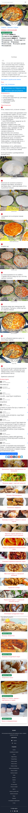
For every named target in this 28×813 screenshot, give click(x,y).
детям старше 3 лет (20, 40)
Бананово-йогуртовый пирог (11, 656)
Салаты (14, 749)
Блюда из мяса (14, 763)
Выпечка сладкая (7, 633)
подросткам (6, 42)
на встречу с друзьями (19, 43)
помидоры (11, 84)
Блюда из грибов (14, 770)
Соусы (14, 754)
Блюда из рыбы (14, 761)
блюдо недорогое (7, 38)
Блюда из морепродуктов (14, 768)
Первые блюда (14, 756)
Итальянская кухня (7, 40)
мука (2, 84)
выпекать (23, 38)
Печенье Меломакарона (14, 495)
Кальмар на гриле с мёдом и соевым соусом (14, 520)
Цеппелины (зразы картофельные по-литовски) (14, 470)
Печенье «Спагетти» (8, 636)
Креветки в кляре (14, 587)
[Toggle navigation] (25, 2)
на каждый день (7, 45)
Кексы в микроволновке (9, 721)
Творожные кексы (7, 677)
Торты (14, 775)
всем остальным (7, 43)
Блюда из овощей (14, 786)
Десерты (14, 777)
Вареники (14, 798)
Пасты (14, 782)
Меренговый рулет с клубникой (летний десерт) (14, 600)
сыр (6, 84)
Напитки (14, 779)
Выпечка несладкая (7, 696)
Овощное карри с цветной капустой (14, 483)
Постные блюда (14, 784)
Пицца (14, 796)
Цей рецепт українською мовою (11, 79)
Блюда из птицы (14, 766)
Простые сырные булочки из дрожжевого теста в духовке (14, 534)
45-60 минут (6, 34)
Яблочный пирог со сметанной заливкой (14, 574)
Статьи (14, 803)
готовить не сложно (8, 36)
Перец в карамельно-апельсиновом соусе (14, 548)
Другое (14, 789)
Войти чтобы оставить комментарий (9, 453)
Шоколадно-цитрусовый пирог (14, 613)
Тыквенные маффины (14, 507)
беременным (15, 42)
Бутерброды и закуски (14, 752)
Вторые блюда (14, 759)
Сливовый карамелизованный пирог (14, 561)
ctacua (15, 743)
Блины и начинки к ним (14, 791)
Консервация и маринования (14, 800)
